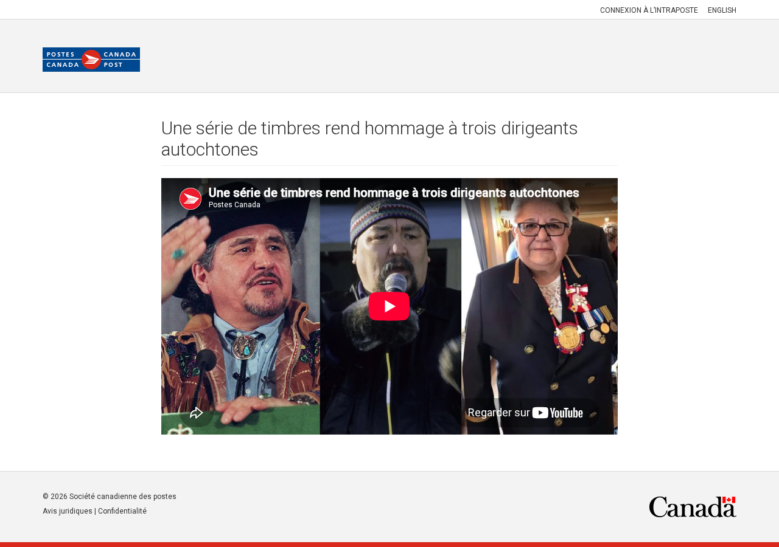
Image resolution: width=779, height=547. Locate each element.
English (722, 10)
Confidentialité (122, 511)
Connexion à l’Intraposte (649, 10)
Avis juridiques (68, 511)
